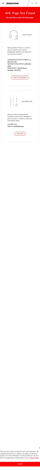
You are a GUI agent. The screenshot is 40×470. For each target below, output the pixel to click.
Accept (20, 464)
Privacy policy (34, 458)
